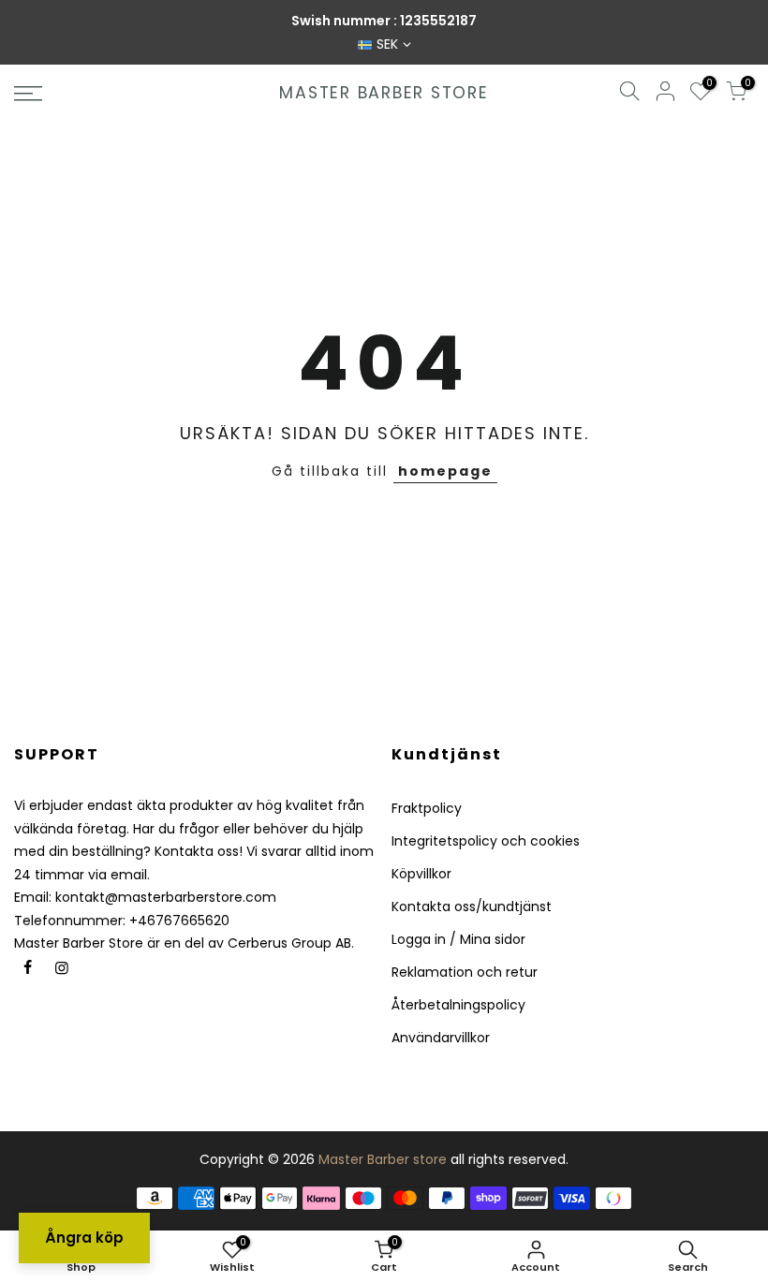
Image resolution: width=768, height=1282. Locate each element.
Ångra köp (84, 1237)
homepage (445, 471)
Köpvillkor (421, 873)
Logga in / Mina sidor (458, 939)
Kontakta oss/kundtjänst (471, 906)
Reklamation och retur (464, 972)
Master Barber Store (383, 93)
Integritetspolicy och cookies (485, 841)
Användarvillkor (440, 1037)
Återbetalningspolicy (458, 1004)
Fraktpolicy (426, 808)
